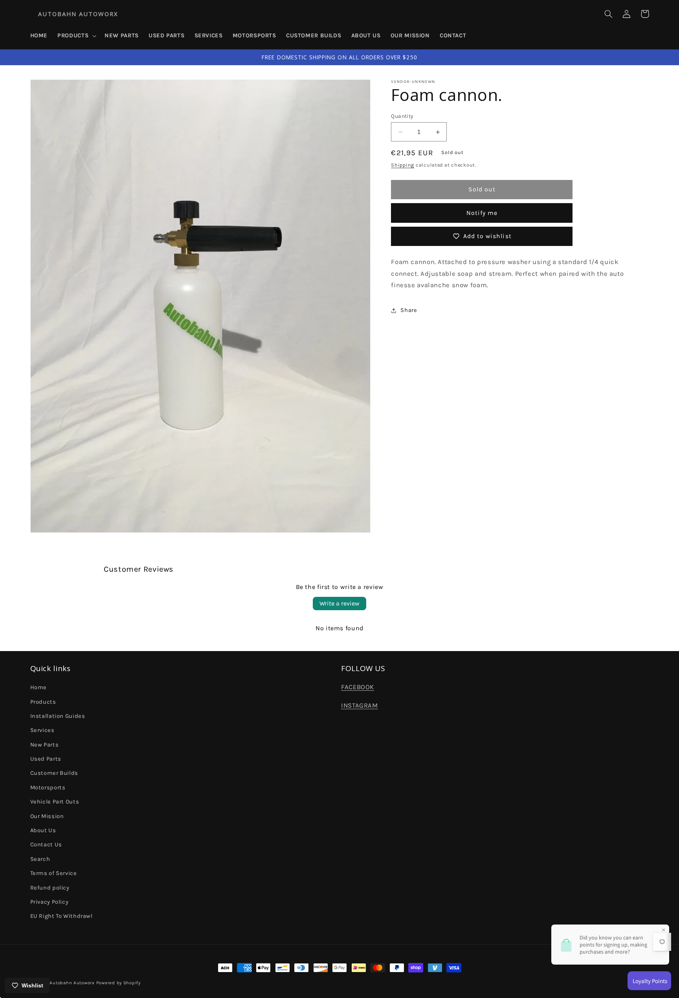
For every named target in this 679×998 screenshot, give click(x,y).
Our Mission (47, 816)
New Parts (44, 744)
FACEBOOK (357, 687)
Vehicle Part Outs (54, 801)
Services (42, 730)
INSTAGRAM (359, 705)
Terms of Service (53, 873)
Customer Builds (54, 773)
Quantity (402, 116)
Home (38, 687)
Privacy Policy (49, 902)
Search (40, 859)
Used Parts (45, 759)
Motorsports (48, 787)
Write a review (339, 603)
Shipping (402, 165)
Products (43, 702)
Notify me (481, 212)
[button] (76, 35)
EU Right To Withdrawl (61, 916)
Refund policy (50, 887)
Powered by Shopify (118, 982)
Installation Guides (57, 716)
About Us (43, 830)
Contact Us (46, 844)
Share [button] (408, 310)
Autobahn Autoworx (72, 982)
